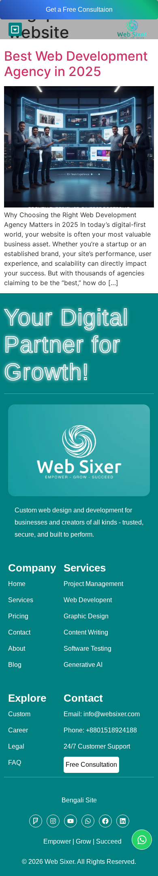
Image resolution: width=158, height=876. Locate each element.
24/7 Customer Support (97, 746)
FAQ (14, 762)
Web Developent (88, 600)
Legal (16, 746)
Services (20, 600)
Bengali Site (79, 800)
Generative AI (83, 664)
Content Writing (86, 632)
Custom (19, 714)
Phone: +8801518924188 (100, 730)
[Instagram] (53, 821)
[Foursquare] (35, 821)
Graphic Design (86, 616)
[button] (15, 29)
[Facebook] (105, 821)
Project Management (93, 583)
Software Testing (87, 648)
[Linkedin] (122, 821)
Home (17, 583)
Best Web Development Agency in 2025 (76, 63)
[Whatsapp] (142, 839)
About (16, 648)
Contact (19, 632)
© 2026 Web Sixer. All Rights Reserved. (79, 861)
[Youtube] (70, 821)
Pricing (18, 616)
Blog (14, 664)
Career (18, 730)
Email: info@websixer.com (102, 714)
